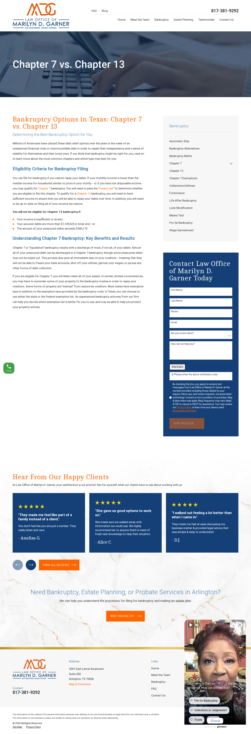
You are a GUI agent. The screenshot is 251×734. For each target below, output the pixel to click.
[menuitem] (201, 141)
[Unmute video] (190, 625)
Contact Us (158, 695)
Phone (174, 311)
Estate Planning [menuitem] (183, 19)
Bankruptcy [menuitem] (162, 19)
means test (106, 188)
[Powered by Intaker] (222, 727)
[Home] (41, 15)
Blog (105, 10)
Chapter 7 (44, 188)
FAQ (94, 10)
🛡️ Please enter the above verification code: (194, 374)
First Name (177, 290)
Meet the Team (160, 675)
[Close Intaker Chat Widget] (239, 625)
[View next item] (31, 565)
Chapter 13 (84, 193)
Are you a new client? (182, 333)
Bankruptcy (158, 681)
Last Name (177, 300)
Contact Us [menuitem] (226, 19)
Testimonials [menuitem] (206, 19)
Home (155, 668)
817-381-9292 (225, 11)
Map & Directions (80, 684)
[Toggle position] (232, 625)
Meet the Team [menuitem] (140, 19)
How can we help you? (183, 344)
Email (174, 322)
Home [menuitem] (122, 19)
